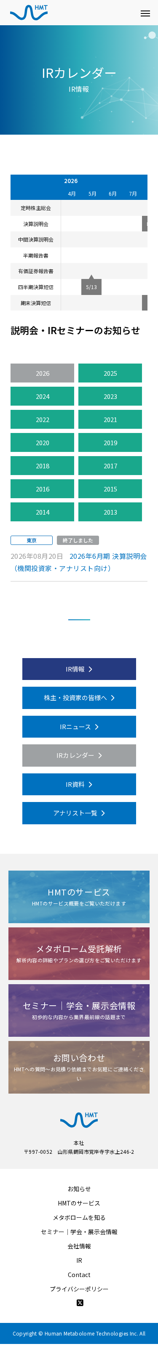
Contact (79, 1274)
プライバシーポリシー (79, 1289)
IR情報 (76, 668)
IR (79, 1260)
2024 (42, 396)
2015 (110, 488)
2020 (42, 442)
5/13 (91, 286)
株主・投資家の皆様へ (76, 697)
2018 (42, 465)
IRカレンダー (76, 755)
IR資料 (76, 784)
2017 (110, 465)
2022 (42, 419)
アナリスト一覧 (76, 812)
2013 (110, 511)
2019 (110, 442)
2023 (110, 396)
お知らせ (79, 1188)
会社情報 (79, 1246)
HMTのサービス (79, 1203)
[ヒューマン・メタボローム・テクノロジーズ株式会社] (70, 12)
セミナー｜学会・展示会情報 (79, 1231)
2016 (42, 488)
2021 (110, 419)
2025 (110, 373)
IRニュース (76, 726)
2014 (42, 511)
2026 (42, 373)
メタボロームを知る (79, 1217)
